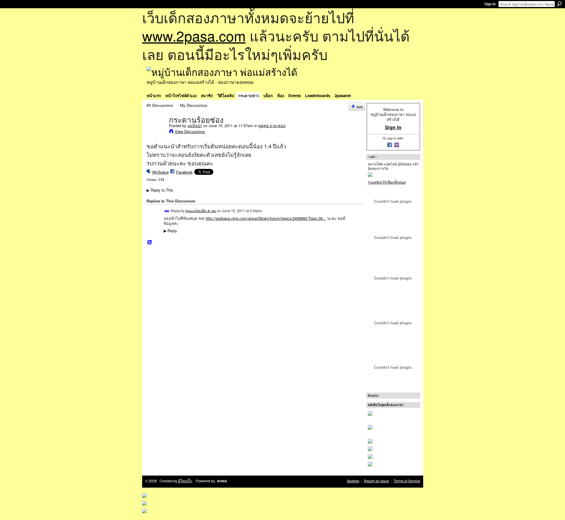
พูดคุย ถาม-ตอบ (271, 125)
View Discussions (190, 131)
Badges (353, 481)
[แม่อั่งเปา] (156, 132)
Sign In (490, 4)
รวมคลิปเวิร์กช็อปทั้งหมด (387, 182)
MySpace (160, 172)
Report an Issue (376, 481)
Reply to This (160, 190)
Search (559, 3)
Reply (170, 230)
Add (359, 106)
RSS (149, 242)
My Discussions (193, 105)
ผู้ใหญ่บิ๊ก (185, 481)
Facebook (184, 172)
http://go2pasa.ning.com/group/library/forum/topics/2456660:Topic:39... (266, 218)
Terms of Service (406, 481)
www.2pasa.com (194, 35)
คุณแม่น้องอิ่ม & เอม (201, 210)
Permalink (167, 211)
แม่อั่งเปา (194, 125)
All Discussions (160, 105)
